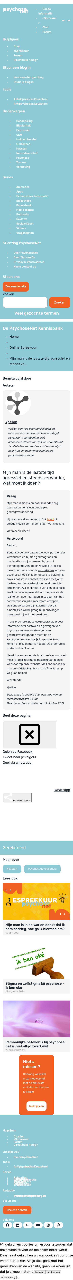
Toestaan (39, 1272)
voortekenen (46, 570)
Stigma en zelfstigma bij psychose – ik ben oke (35, 985)
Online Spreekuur (23, 347)
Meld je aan (36, 1106)
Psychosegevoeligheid (42, 868)
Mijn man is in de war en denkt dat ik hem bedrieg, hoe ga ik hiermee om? (35, 927)
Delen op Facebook (17, 751)
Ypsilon (11, 422)
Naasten (12, 868)
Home (14, 336)
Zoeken (8, 294)
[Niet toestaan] (18, 1278)
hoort (50, 519)
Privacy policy (8, 1277)
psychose (58, 588)
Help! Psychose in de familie (37, 668)
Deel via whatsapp (17, 762)
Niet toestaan (53, 1272)
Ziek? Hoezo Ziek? (39, 621)
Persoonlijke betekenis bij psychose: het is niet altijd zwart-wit (35, 1044)
